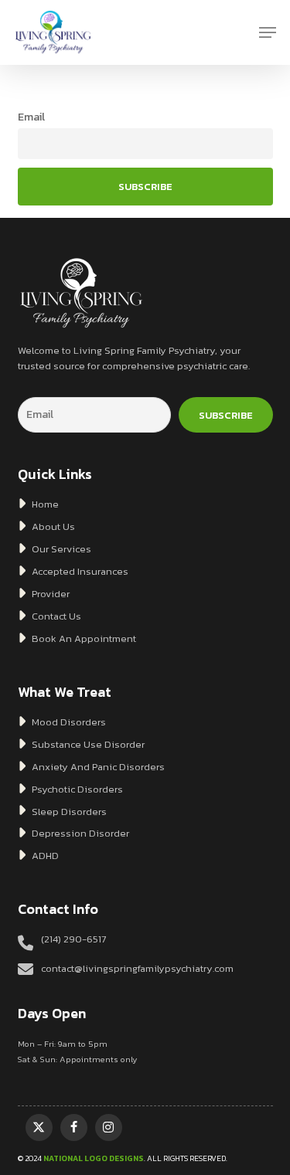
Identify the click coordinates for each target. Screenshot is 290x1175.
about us (52, 526)
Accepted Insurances (78, 571)
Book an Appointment (82, 638)
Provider (49, 593)
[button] (267, 32)
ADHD (44, 855)
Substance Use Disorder (87, 744)
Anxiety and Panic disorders (97, 766)
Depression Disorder (79, 833)
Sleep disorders (68, 811)
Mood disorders (67, 722)
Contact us (55, 616)
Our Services (60, 549)
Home (44, 504)
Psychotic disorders (76, 789)
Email (31, 116)
